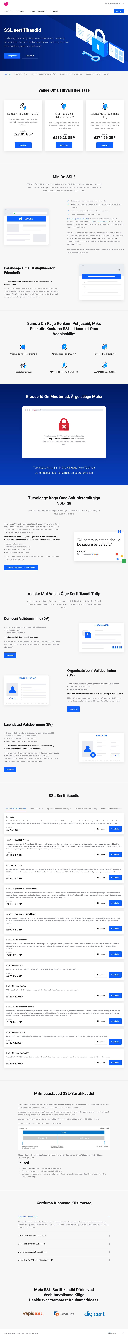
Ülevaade (7, 74)
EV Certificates (102, 222)
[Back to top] (123, 1332)
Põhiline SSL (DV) (21, 74)
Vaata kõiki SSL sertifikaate (16, 809)
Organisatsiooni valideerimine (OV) (44, 74)
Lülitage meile (12, 56)
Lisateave (30, 56)
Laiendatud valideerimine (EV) (71, 74)
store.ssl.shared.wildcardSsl (111, 809)
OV (93, 222)
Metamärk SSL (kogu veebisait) (97, 74)
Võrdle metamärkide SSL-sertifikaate (20, 568)
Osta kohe (115, 829)
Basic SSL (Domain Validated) (78, 219)
